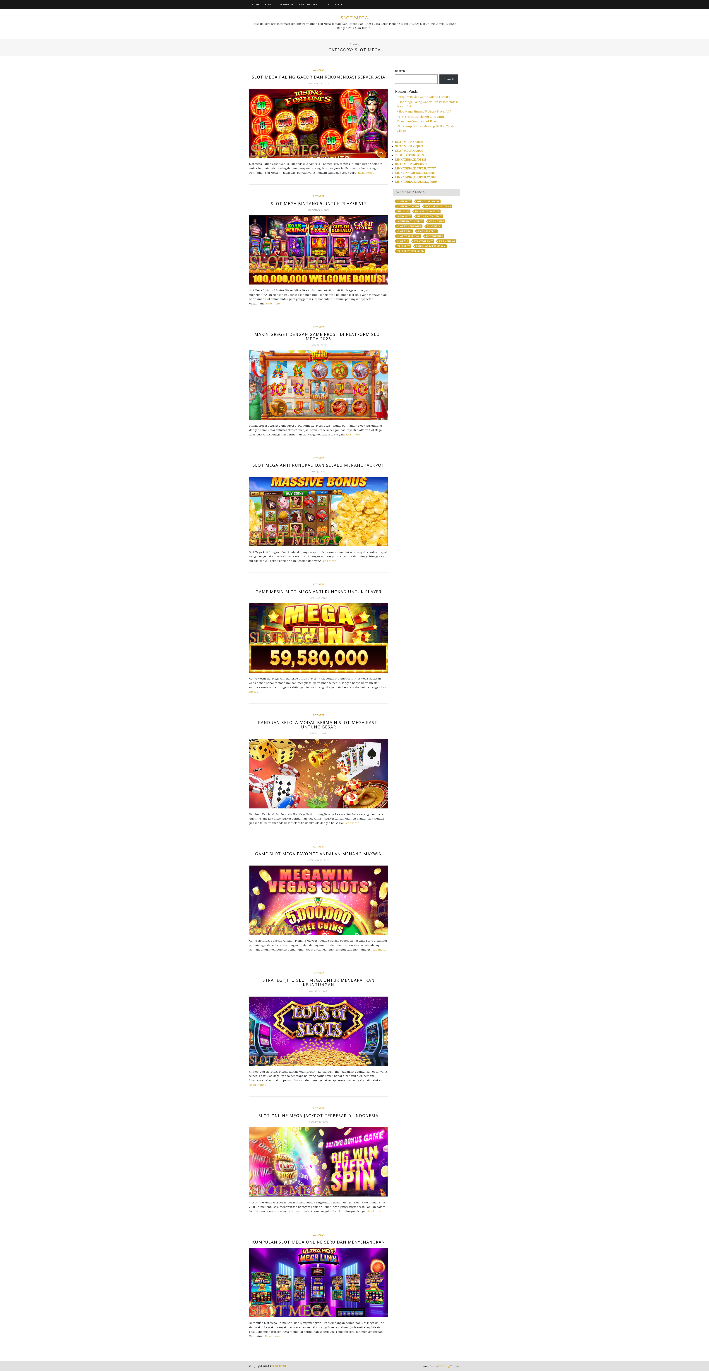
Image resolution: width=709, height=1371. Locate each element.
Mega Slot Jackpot (429, 216)
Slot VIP (402, 241)
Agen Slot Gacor (428, 201)
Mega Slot (404, 216)
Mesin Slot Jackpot (410, 221)
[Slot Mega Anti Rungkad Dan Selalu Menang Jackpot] (318, 511)
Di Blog (445, 1366)
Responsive (286, 4)
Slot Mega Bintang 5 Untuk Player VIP (318, 203)
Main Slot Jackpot (427, 211)
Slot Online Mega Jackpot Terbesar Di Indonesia (318, 1115)
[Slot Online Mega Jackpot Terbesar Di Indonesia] (318, 1162)
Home (256, 4)
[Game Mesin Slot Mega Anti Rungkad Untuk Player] (318, 638)
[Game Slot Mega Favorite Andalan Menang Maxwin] (318, 900)
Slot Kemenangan (409, 226)
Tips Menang (447, 241)
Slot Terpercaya (408, 236)
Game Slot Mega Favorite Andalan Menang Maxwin (318, 853)
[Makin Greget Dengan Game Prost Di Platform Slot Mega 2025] (318, 385)
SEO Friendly (308, 4)
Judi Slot (403, 211)
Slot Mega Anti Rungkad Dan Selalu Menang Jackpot (318, 465)
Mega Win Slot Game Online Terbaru (424, 96)
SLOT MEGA (279, 1366)
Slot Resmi (404, 231)
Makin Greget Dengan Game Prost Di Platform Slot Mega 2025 (318, 336)
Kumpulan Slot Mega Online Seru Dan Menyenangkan (318, 1242)
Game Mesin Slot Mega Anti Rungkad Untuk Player (318, 591)
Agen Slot (404, 201)
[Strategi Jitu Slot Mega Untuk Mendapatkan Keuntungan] (318, 1031)
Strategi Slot (423, 241)
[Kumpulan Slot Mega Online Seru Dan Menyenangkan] (318, 1282)
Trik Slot (403, 246)
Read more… (366, 172)
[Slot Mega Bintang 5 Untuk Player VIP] (318, 250)
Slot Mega (354, 18)
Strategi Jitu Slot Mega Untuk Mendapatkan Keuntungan (319, 982)
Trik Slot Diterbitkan (430, 246)
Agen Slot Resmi (408, 206)
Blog (268, 4)
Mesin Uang (436, 221)
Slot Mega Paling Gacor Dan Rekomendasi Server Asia (318, 77)
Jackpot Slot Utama (438, 206)
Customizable (333, 4)
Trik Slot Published (410, 251)
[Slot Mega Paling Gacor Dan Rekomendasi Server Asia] (318, 123)
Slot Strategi (426, 231)
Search (400, 71)
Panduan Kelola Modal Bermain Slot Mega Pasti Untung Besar (318, 725)
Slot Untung (434, 236)
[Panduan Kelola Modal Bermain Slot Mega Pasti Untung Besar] (318, 773)
